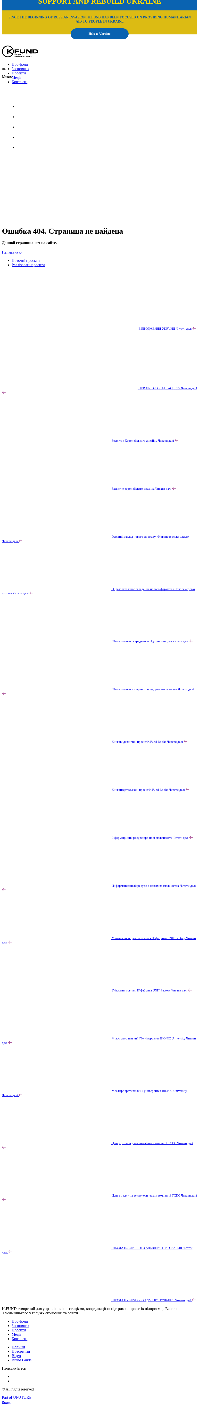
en (31, 95)
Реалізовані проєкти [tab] (28, 265)
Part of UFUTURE (17, 1397)
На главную (12, 252)
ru (43, 95)
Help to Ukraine (99, 33)
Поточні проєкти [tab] (26, 260)
